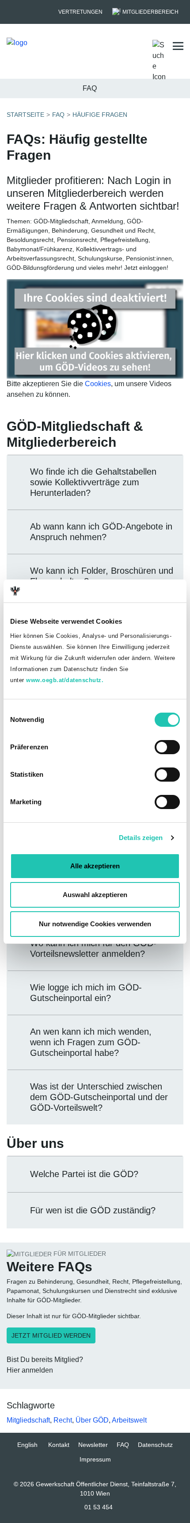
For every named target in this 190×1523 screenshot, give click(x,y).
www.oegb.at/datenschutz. (64, 680)
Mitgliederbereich (150, 12)
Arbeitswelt (129, 1420)
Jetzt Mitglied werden (51, 1335)
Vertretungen (80, 12)
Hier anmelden (30, 1370)
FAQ (123, 1444)
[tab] (95, 482)
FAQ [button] (90, 88)
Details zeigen (141, 837)
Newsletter (93, 1444)
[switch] (167, 747)
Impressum (95, 1459)
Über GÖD (92, 1420)
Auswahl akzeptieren (95, 894)
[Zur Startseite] (50, 46)
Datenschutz (155, 1444)
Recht (62, 1420)
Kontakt (58, 1444)
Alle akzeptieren (95, 866)
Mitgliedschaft (28, 1420)
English (27, 1444)
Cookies (98, 383)
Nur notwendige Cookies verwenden (95, 924)
